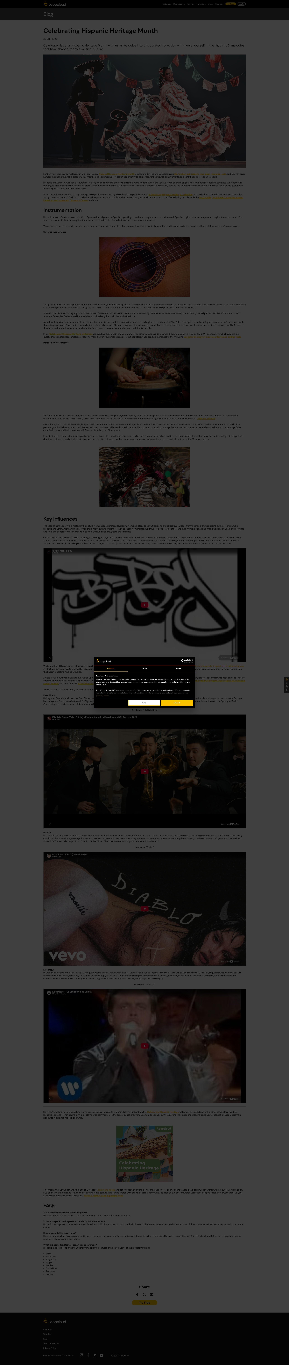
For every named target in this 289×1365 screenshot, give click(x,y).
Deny (144, 703)
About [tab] (178, 668)
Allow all (176, 703)
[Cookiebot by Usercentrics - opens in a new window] (183, 661)
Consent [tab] (110, 668)
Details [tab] (144, 668)
